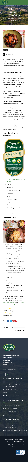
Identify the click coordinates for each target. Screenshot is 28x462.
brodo (22, 283)
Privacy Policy (7, 445)
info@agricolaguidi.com (12, 396)
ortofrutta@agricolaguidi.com (13, 415)
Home (4, 18)
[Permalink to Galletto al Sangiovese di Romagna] (14, 39)
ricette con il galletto (8, 302)
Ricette (10, 18)
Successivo (18, 330)
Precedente (9, 327)
